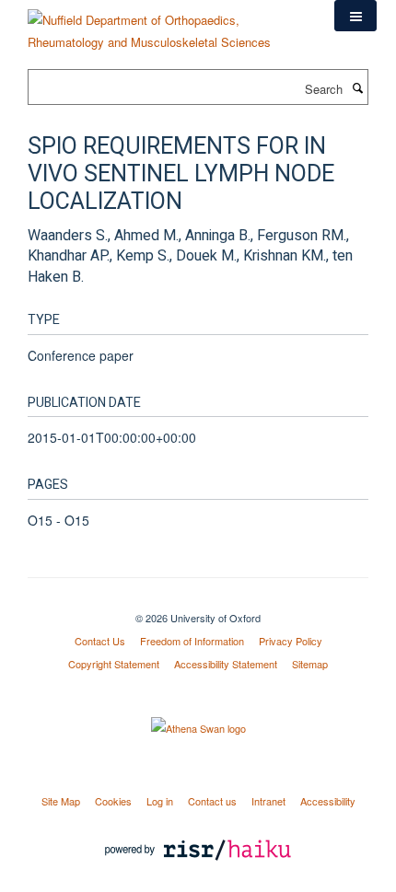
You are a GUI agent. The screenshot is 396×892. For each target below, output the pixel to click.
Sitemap (310, 663)
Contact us (212, 801)
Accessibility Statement (225, 663)
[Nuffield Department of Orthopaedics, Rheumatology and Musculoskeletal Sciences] (167, 24)
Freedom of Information (192, 640)
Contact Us (100, 640)
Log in (159, 801)
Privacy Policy (290, 640)
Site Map (60, 801)
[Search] (357, 87)
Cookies (113, 801)
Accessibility (327, 801)
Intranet (268, 801)
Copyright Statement (113, 663)
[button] (355, 15)
